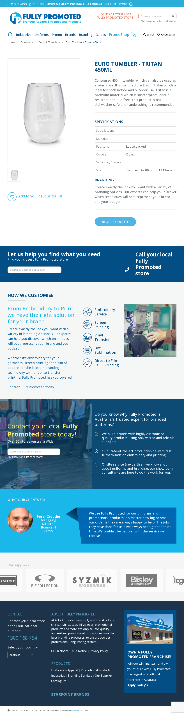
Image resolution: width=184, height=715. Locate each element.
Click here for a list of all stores (158, 21)
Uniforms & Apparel (65, 670)
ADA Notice (79, 651)
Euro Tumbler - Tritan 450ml (83, 42)
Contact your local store (26, 621)
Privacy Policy (99, 651)
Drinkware (27, 42)
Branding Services (80, 676)
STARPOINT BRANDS (70, 694)
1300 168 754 (22, 637)
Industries (58, 676)
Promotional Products (96, 670)
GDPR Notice (59, 651)
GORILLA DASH (81, 710)
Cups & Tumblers (49, 42)
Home (11, 42)
